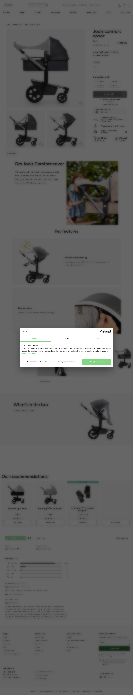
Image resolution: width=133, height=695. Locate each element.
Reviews (37, 647)
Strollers (5, 637)
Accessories (17, 25)
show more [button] (11, 153)
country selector (43, 672)
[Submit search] (45, 5)
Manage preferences (65, 362)
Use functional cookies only (37, 362)
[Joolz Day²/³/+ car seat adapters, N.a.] (83, 494)
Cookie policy (86, 691)
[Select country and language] (127, 5)
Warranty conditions (61, 691)
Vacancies (38, 644)
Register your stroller (69, 5)
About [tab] (97, 338)
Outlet (5, 647)
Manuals (69, 644)
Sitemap (33, 691)
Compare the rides (9, 650)
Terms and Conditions (46, 691)
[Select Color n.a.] (95, 67)
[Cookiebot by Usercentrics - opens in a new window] (102, 331)
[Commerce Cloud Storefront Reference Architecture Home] (8, 5)
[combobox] (36, 5)
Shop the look (39, 650)
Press (36, 654)
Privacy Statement (29, 353)
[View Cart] (123, 5)
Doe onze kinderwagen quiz (12, 654)
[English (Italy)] (36, 672)
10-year (104, 131)
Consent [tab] (35, 338)
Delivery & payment (72, 647)
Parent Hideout (39, 637)
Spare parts (6, 644)
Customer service (95, 5)
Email (102, 642)
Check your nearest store (110, 104)
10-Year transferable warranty (75, 640)
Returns (68, 650)
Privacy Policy (75, 691)
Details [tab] (66, 338)
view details (17, 522)
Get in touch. (101, 140)
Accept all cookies (96, 362)
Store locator (83, 5)
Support (68, 637)
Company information (42, 640)
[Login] (118, 5)
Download (122, 140)
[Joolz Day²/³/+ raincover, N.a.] (50, 494)
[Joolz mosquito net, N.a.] (17, 494)
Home (8, 25)
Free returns (106, 126)
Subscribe (114, 648)
